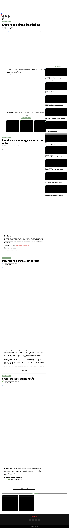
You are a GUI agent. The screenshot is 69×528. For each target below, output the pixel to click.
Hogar (15, 19)
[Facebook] (1, 13)
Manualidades (53, 19)
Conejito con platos (19, 112)
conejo (25, 112)
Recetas (47, 19)
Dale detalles (9, 28)
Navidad (19, 19)
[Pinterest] (1, 15)
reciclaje (42, 112)
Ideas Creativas (35, 19)
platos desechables (35, 112)
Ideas (30, 19)
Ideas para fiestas (25, 19)
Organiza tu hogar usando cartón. (23, 245)
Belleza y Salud (42, 19)
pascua (29, 112)
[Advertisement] (34, 7)
